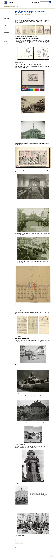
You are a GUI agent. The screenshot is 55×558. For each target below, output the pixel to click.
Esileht (5, 10)
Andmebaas (6, 30)
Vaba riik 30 (5, 16)
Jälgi (52, 555)
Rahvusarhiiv (6, 43)
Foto (5, 20)
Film (4, 23)
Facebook (32, 2)
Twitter (34, 2)
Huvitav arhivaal (6, 18)
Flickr (37, 2)
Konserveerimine (6, 32)
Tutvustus (5, 41)
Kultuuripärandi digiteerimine (6, 13)
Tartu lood (28, 14)
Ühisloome (5, 27)
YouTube (35, 2)
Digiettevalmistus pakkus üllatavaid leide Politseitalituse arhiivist (32, 552)
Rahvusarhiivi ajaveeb (8, 2)
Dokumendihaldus (6, 25)
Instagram (38, 2)
